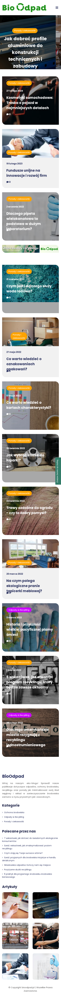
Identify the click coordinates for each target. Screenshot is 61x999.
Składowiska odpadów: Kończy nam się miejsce (27, 865)
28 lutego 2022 (14, 722)
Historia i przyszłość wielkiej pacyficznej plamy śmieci (29, 629)
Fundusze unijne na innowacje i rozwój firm (26, 173)
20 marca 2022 (14, 573)
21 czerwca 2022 (15, 279)
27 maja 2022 (13, 352)
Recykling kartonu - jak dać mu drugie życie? (34, 45)
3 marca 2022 (14, 617)
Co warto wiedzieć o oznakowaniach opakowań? (24, 364)
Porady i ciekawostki (19, 82)
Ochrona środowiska (14, 812)
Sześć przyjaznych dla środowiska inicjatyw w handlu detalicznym (29, 859)
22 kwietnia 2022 (15, 500)
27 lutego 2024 (14, 90)
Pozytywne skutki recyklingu (17, 869)
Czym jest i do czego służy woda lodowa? (29, 289)
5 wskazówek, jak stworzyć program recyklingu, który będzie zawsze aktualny (29, 682)
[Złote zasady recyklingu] (30, 249)
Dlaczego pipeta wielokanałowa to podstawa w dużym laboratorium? (23, 221)
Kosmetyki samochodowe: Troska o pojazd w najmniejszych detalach (29, 102)
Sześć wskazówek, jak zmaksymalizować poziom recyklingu (27, 847)
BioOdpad (13, 776)
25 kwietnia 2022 (15, 448)
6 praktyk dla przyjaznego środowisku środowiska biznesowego (27, 875)
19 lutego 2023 (14, 163)
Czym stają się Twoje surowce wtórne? (23, 853)
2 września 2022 (15, 206)
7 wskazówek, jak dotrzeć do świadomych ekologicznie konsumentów (30, 840)
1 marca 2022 (13, 670)
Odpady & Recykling (34, 30)
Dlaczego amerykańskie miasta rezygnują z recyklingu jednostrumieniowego (27, 737)
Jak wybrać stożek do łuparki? (25, 458)
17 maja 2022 (13, 395)
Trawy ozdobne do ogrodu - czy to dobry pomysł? (29, 510)
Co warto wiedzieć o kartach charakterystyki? (28, 405)
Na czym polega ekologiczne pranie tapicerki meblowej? (24, 585)
